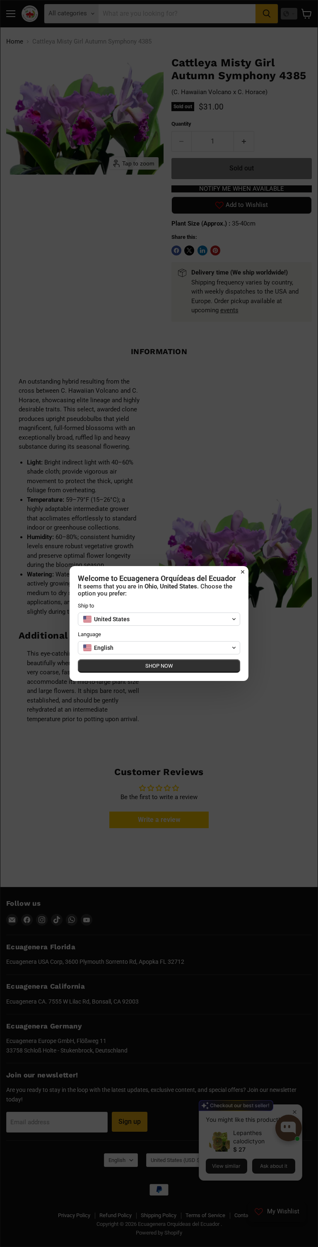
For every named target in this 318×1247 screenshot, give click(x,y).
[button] (159, 619)
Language (89, 634)
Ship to (86, 606)
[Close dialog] (242, 572)
